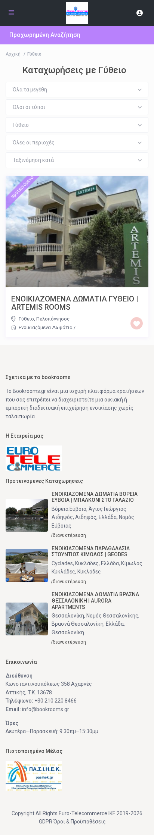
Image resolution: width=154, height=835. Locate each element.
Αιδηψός (85, 517)
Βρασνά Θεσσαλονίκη (78, 624)
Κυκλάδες (87, 563)
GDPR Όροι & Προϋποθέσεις (72, 822)
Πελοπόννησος (53, 319)
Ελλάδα (108, 517)
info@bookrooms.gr (45, 709)
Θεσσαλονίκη (68, 616)
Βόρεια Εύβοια (69, 509)
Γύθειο (26, 319)
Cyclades (62, 563)
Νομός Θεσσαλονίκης (112, 616)
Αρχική (13, 54)
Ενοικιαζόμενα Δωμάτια (46, 327)
